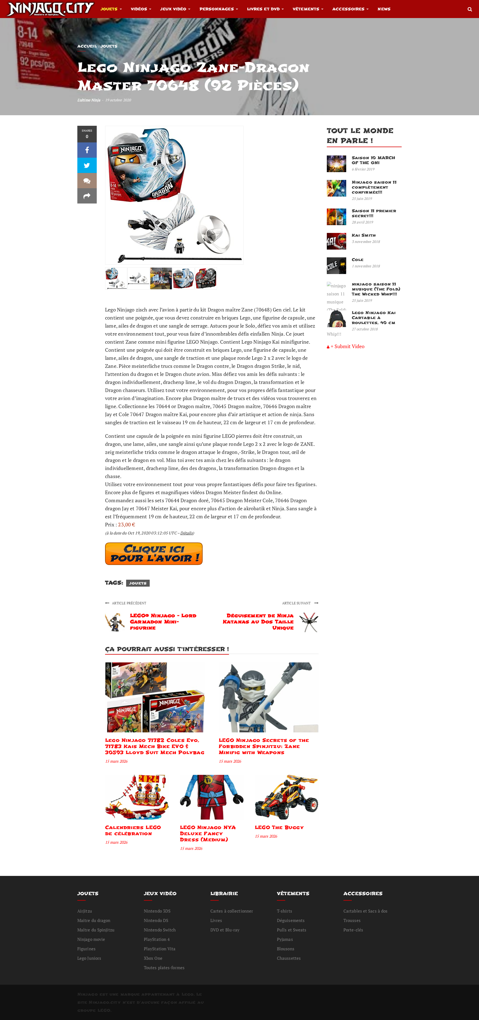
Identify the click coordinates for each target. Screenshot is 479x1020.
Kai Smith (364, 235)
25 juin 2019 (362, 198)
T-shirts (284, 911)
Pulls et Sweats (292, 930)
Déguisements (291, 920)
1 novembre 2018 (366, 265)
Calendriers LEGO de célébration (133, 830)
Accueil (87, 46)
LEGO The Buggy (279, 827)
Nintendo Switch (160, 930)
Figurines (86, 948)
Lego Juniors (89, 958)
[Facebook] (87, 150)
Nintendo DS (156, 920)
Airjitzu (84, 911)
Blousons (285, 948)
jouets (138, 583)
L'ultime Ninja (88, 99)
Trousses (352, 920)
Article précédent (129, 603)
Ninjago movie (91, 939)
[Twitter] (87, 165)
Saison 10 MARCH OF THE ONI (373, 160)
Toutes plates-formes (164, 967)
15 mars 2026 (116, 761)
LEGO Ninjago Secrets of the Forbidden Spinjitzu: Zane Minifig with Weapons (264, 746)
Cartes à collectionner (231, 911)
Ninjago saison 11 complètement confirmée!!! (374, 187)
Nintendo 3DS (157, 911)
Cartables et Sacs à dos (365, 911)
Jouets (109, 9)
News (384, 9)
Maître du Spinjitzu (95, 930)
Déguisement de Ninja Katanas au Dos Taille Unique (258, 621)
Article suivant (297, 603)
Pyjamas (285, 939)
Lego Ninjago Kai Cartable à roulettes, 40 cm (374, 317)
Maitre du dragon (94, 920)
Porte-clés (353, 930)
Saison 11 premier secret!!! (374, 213)
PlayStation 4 (157, 939)
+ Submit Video (348, 346)
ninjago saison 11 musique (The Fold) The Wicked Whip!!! (376, 289)
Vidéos (139, 9)
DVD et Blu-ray (225, 930)
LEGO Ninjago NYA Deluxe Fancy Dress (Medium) (208, 833)
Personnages (217, 9)
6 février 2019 (363, 169)
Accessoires (348, 9)
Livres (216, 920)
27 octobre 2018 (365, 328)
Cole (357, 259)
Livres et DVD (263, 9)
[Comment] (87, 180)
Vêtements (306, 9)
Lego (187, 994)
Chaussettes (289, 958)
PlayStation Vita (160, 948)
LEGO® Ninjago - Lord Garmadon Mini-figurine (163, 621)
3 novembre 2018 (366, 241)
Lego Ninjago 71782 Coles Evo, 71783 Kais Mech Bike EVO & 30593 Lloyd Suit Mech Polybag (154, 746)
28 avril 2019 (362, 222)
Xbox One (153, 958)
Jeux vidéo (173, 9)
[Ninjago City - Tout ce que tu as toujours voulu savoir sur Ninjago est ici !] (50, 8)
